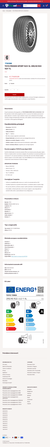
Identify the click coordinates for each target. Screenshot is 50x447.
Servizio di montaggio (7, 378)
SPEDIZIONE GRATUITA (14, 78)
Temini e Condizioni (7, 368)
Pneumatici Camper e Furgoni (33, 372)
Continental (29, 399)
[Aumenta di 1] (17, 89)
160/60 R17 (5, 425)
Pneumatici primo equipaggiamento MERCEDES (10, 397)
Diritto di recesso (6, 374)
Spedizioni (5, 372)
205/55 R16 (5, 411)
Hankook (29, 393)
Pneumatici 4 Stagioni (32, 366)
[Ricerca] (39, 5)
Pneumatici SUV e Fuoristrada (33, 370)
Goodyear (29, 389)
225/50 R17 (5, 417)
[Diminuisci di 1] (10, 89)
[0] (46, 5)
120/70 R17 (5, 421)
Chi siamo (5, 364)
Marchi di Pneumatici (7, 366)
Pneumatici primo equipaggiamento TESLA (12, 402)
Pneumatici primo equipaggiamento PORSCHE (13, 400)
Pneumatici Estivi (31, 364)
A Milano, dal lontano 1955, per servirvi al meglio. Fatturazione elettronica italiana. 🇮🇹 (25, 1)
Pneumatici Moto (31, 374)
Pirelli (28, 397)
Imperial (29, 403)
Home (4, 10)
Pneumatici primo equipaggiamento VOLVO (12, 404)
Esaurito (14, 94)
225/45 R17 (5, 413)
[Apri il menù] (3, 5)
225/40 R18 (5, 415)
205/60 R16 (5, 419)
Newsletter (5, 380)
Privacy (4, 370)
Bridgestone (29, 391)
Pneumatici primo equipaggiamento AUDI (12, 390)
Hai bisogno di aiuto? (7, 382)
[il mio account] (43, 5)
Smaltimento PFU (6, 376)
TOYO (6, 71)
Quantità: (7, 89)
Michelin (29, 395)
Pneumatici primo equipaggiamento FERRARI (12, 395)
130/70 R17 (5, 429)
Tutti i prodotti (8, 10)
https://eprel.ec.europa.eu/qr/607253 (19, 256)
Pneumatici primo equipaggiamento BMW (12, 393)
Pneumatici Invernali (31, 368)
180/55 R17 (5, 423)
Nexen (28, 401)
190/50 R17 (5, 427)
